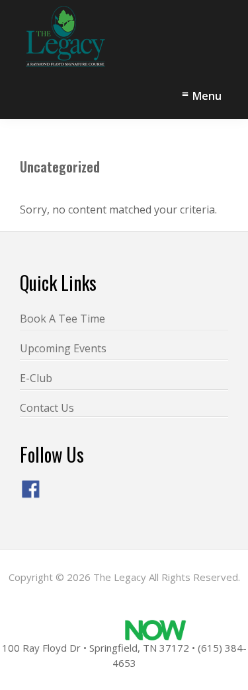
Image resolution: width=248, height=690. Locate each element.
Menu (207, 96)
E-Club (36, 378)
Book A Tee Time (62, 318)
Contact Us (47, 408)
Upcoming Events (63, 348)
